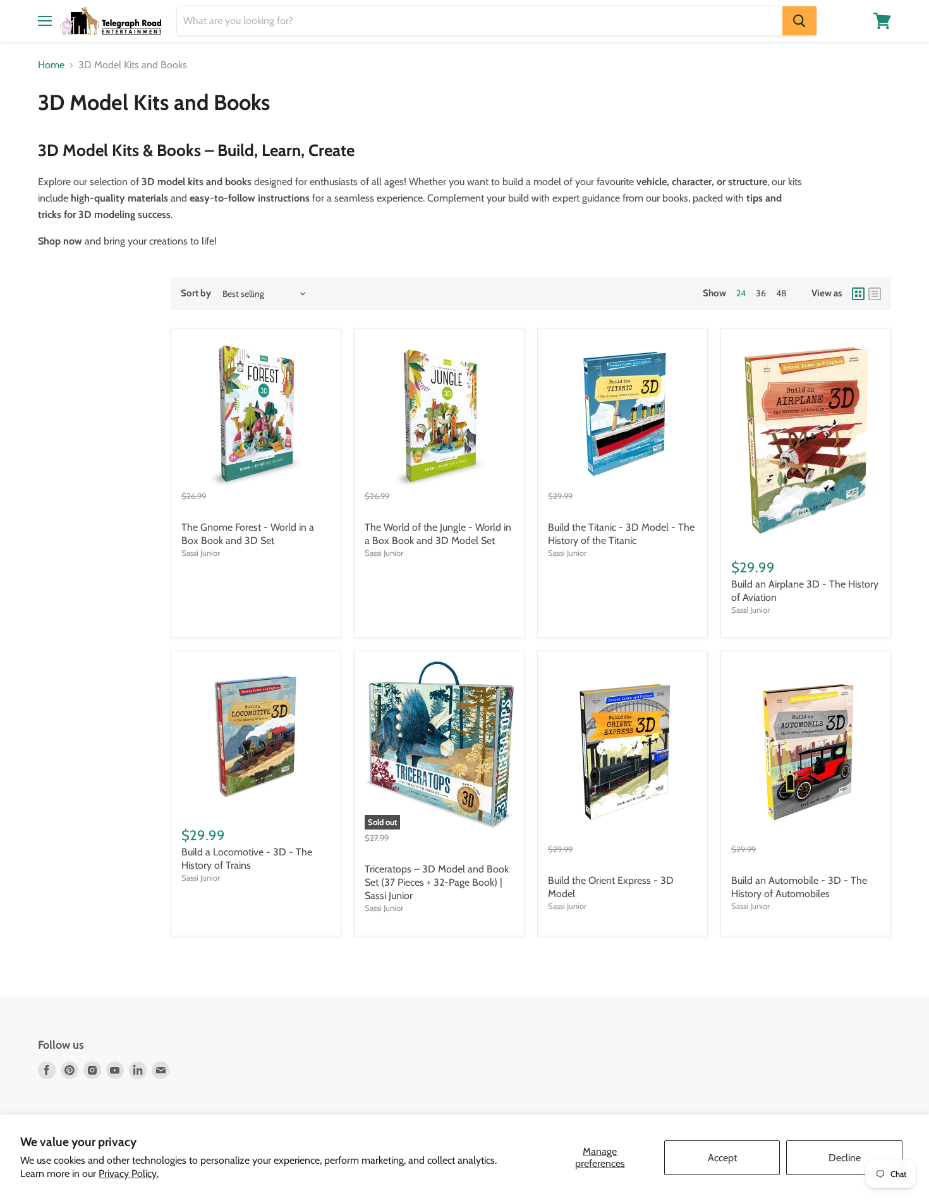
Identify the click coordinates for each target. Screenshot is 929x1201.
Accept (722, 1158)
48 (781, 293)
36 (761, 293)
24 (741, 293)
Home (51, 65)
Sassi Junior (200, 553)
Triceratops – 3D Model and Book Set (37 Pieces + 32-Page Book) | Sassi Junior (437, 882)
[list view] (874, 293)
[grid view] (858, 293)
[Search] (799, 20)
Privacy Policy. (129, 1174)
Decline (845, 1158)
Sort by (196, 293)
